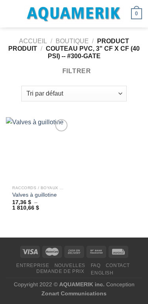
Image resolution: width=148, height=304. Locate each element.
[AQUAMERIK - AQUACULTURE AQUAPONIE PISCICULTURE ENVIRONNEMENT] (74, 14)
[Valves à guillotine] (38, 149)
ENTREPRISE (32, 265)
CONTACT (118, 265)
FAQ (96, 265)
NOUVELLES (70, 265)
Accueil (33, 41)
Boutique (72, 41)
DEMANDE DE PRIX (60, 271)
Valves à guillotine (34, 195)
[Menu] (10, 13)
